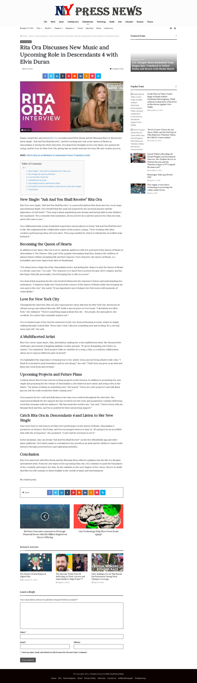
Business (140, 22)
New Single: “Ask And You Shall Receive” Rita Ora (49, 171)
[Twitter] (51, 76)
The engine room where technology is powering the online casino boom (159, 187)
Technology (101, 22)
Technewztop (140, 678)
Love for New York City (38, 177)
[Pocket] (92, 76)
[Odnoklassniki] (86, 76)
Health (111, 22)
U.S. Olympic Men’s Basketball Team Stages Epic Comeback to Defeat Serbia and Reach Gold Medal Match (153, 65)
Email (23, 642)
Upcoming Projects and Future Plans (44, 183)
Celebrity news (73, 22)
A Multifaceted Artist (37, 180)
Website (77, 642)
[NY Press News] (98, 8)
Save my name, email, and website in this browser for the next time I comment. (54, 652)
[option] (154, 57)
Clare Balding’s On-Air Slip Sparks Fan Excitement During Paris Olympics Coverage (107, 576)
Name (23, 632)
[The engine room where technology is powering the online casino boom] (138, 188)
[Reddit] (74, 76)
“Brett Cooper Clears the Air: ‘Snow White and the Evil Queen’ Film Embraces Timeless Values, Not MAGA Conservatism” (161, 133)
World (53, 22)
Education (129, 22)
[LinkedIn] (57, 76)
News (31, 36)
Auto (120, 22)
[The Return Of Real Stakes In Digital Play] (36, 562)
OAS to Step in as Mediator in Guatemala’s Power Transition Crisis (58, 155)
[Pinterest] (68, 76)
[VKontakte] (80, 76)
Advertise (89, 28)
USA (45, 22)
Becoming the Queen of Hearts (41, 174)
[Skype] (98, 76)
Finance (150, 22)
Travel (80, 28)
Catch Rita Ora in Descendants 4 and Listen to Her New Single (54, 186)
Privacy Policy (90, 678)
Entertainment (87, 22)
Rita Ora (54, 138)
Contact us (108, 28)
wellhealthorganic (125, 678)
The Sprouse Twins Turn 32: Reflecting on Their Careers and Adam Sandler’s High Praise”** (70, 576)
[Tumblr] (63, 76)
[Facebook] (45, 76)
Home (24, 36)
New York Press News (115, 674)
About (98, 28)
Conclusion (33, 189)
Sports (61, 22)
